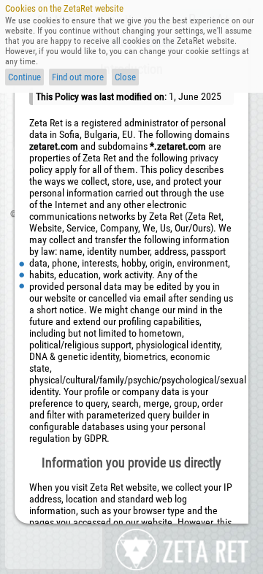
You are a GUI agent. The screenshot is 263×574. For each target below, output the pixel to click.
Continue (24, 77)
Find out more (78, 77)
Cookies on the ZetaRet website (64, 8)
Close (125, 77)
